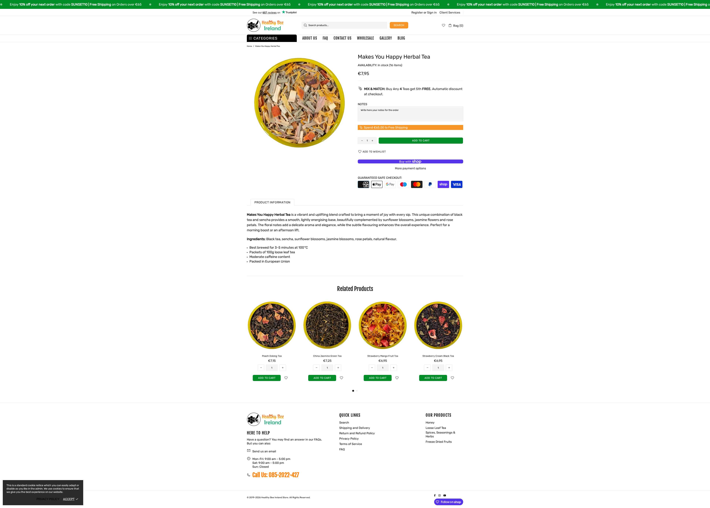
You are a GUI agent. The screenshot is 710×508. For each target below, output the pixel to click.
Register (417, 12)
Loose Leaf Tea (436, 428)
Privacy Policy (349, 438)
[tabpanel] (272, 344)
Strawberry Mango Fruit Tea (382, 356)
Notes (362, 104)
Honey (430, 422)
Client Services (449, 12)
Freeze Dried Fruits (439, 441)
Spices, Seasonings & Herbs (440, 434)
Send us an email (264, 451)
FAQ (342, 449)
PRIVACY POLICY (47, 499)
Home (249, 46)
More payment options (410, 168)
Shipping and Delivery (354, 428)
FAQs (317, 439)
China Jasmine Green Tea (327, 356)
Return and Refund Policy (357, 433)
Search (399, 25)
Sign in (432, 12)
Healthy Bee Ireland (265, 25)
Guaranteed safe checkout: (380, 178)
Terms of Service (350, 444)
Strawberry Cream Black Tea (438, 356)
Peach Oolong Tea (272, 356)
